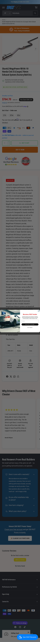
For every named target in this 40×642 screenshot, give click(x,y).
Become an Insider (30, 324)
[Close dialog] (39, 311)
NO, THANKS (30, 327)
